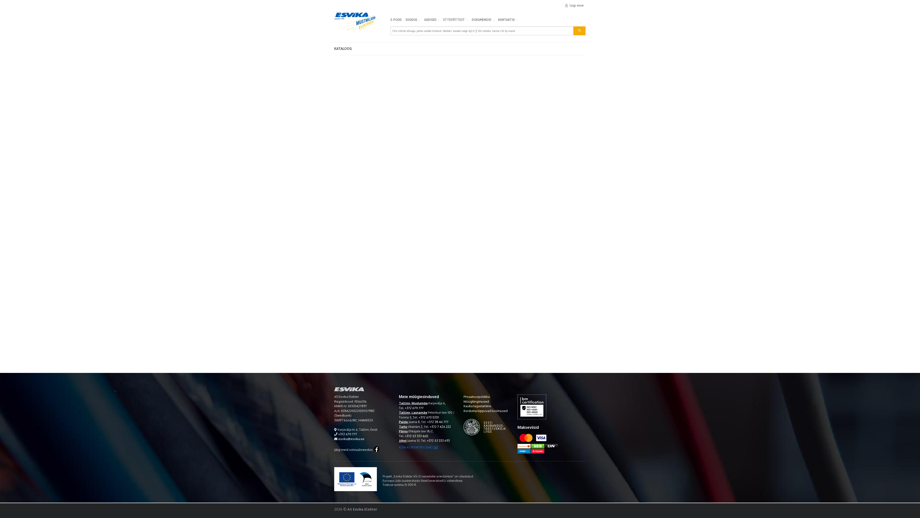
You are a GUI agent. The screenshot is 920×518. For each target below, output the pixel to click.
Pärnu (403, 431)
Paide (403, 422)
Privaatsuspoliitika (477, 397)
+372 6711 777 (347, 434)
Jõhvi (403, 440)
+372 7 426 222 (440, 427)
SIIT (435, 447)
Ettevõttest (454, 20)
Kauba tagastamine (477, 406)
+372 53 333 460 (416, 436)
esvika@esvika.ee (351, 439)
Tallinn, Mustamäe (413, 403)
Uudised (430, 20)
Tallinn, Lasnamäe (413, 412)
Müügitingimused (476, 401)
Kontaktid (506, 20)
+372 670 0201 (429, 417)
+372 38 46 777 (437, 422)
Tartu (403, 427)
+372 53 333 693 (438, 440)
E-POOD (396, 20)
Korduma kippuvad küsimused (486, 411)
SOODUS (411, 20)
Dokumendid (481, 20)
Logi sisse (577, 5)
